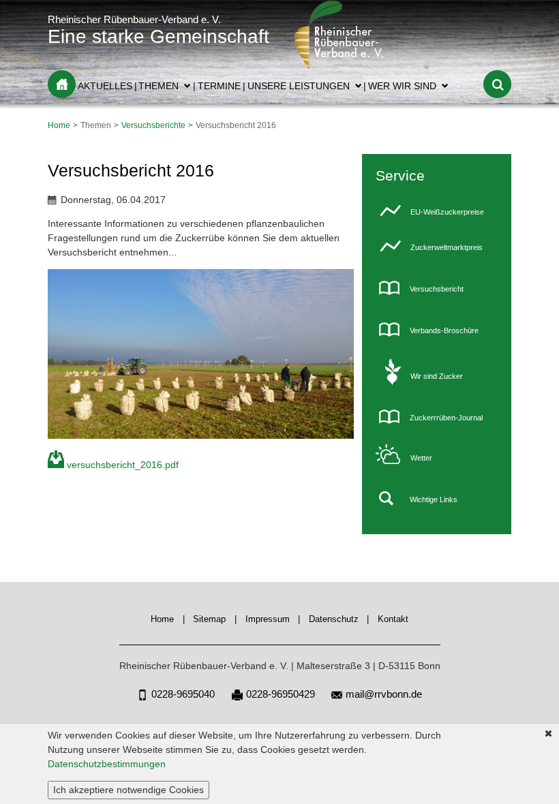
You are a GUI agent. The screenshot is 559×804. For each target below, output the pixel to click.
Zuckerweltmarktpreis (446, 247)
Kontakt (393, 619)
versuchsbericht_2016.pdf (123, 464)
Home (62, 84)
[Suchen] (497, 84)
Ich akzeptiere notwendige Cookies (128, 789)
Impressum (267, 619)
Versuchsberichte (153, 125)
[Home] (340, 66)
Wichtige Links (433, 499)
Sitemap (209, 619)
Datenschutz (334, 619)
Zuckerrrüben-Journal (446, 418)
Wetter (421, 458)
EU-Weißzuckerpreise (447, 212)
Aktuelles (105, 85)
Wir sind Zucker (436, 376)
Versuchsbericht (437, 289)
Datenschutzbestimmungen (107, 763)
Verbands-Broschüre (444, 330)
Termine (219, 85)
